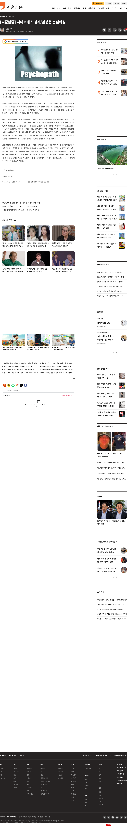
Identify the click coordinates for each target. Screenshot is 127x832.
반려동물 (73, 794)
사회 (58, 8)
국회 (1, 772)
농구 (100, 778)
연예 (120, 8)
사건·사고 (15, 768)
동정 (86, 803)
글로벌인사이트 (44, 794)
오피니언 (100, 8)
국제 (69, 8)
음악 (72, 768)
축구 (100, 772)
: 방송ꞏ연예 (104, 426)
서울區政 (60, 775)
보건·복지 (15, 788)
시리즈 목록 (88, 768)
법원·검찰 (15, 772)
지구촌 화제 (43, 791)
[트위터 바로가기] (108, 817)
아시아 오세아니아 (45, 781)
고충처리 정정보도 (122, 780)
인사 (86, 799)
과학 (14, 781)
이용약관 (2, 817)
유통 (28, 781)
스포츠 (114, 8)
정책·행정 (60, 768)
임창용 (7, 29)
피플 (107, 8)
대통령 (2, 768)
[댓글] (125, 30)
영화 (72, 797)
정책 (28, 791)
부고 (86, 806)
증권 (28, 784)
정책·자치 (77, 8)
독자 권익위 (120, 771)
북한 (1, 775)
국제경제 (42, 768)
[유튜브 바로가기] (117, 817)
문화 (84, 8)
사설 (86, 779)
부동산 (29, 772)
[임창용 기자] (2, 30)
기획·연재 (91, 8)
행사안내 (2, 756)
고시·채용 (60, 778)
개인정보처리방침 (11, 817)
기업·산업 (29, 768)
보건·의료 (15, 784)
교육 (14, 778)
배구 (100, 781)
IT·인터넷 (29, 788)
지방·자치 (60, 772)
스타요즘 (101, 805)
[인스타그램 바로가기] (112, 817)
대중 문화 (73, 781)
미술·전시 (73, 775)
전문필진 (87, 786)
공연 (72, 800)
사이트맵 (119, 783)
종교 (72, 784)
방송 (100, 792)
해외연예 (101, 798)
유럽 (41, 788)
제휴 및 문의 (12, 756)
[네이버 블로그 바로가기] (125, 817)
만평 (86, 789)
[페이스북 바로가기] (104, 817)
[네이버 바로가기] (121, 817)
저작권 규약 (120, 777)
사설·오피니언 (3, 16)
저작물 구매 (120, 774)
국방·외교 (2, 778)
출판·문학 (73, 778)
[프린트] (115, 30)
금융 (28, 775)
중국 (41, 772)
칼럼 (86, 782)
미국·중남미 (43, 784)
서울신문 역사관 (121, 768)
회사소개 (119, 765)
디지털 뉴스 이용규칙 (44, 817)
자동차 (29, 778)
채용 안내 (22, 756)
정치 (53, 8)
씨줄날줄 (11, 16)
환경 (14, 775)
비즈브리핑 (30, 794)
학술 (72, 772)
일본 (41, 775)
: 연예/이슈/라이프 (106, 542)
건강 (72, 791)
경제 (64, 8)
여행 (72, 788)
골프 (100, 775)
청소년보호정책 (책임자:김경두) (27, 817)
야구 (100, 768)
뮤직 (100, 801)
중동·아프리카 (44, 778)
